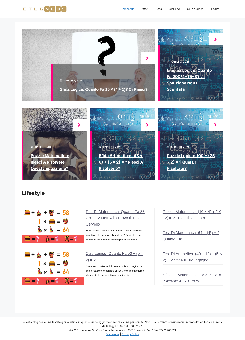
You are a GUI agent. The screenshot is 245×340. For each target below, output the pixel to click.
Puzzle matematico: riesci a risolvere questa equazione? (50, 162)
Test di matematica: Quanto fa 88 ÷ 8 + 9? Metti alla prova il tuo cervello (115, 217)
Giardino (174, 9)
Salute (215, 9)
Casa (159, 9)
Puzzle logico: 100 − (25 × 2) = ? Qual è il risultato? (191, 162)
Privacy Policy (130, 334)
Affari (145, 9)
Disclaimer (112, 334)
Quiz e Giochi (195, 9)
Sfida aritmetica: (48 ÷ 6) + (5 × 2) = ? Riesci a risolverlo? (121, 162)
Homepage (127, 9)
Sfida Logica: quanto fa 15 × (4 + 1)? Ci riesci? (104, 89)
